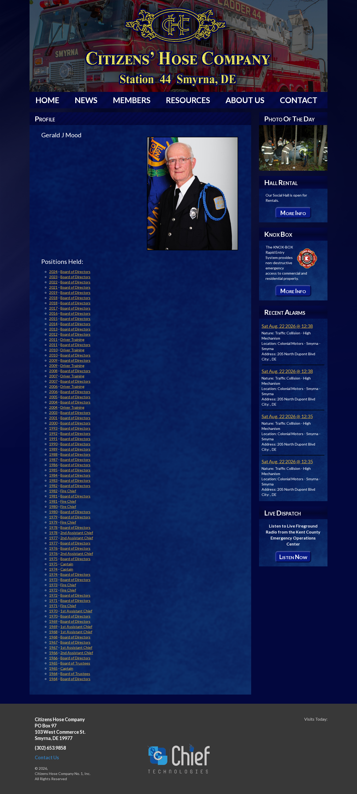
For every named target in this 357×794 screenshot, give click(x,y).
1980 (53, 506)
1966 (53, 652)
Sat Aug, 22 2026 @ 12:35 (287, 416)
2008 (53, 371)
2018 (53, 297)
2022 (53, 282)
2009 (53, 360)
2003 (53, 412)
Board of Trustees (75, 663)
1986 (53, 465)
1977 (53, 538)
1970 (53, 611)
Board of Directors (75, 271)
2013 (53, 329)
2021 (53, 287)
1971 (53, 600)
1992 (53, 433)
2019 (53, 292)
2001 (53, 418)
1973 (53, 579)
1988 (53, 454)
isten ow (293, 556)
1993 (53, 428)
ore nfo (293, 212)
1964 (53, 673)
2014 (53, 324)
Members (132, 100)
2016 (53, 313)
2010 (53, 350)
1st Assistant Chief (76, 611)
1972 (53, 590)
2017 (53, 308)
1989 (53, 449)
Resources (188, 100)
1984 (53, 475)
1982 (53, 485)
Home (47, 100)
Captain (66, 564)
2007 (53, 376)
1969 (53, 621)
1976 (53, 548)
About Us (245, 100)
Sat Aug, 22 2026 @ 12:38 (287, 326)
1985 (53, 470)
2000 (53, 423)
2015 (53, 318)
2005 (53, 397)
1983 (53, 480)
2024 (53, 271)
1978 (53, 527)
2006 (53, 386)
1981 (53, 496)
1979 (53, 517)
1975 (53, 558)
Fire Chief (68, 491)
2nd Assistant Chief (76, 532)
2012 (53, 334)
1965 (53, 663)
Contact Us (47, 757)
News (86, 100)
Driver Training (72, 339)
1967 (53, 642)
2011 (53, 339)
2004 (53, 402)
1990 (53, 444)
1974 (53, 569)
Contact (298, 100)
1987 (53, 459)
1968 (53, 632)
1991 (53, 438)
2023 (53, 277)
